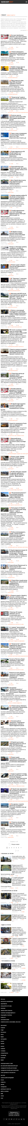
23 (18, 639)
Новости (3, 1017)
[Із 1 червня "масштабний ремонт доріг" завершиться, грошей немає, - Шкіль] (5, 629)
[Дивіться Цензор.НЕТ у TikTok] (14, 1119)
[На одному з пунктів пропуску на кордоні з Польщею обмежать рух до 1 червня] (5, 805)
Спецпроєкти (4, 1053)
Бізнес (2, 1046)
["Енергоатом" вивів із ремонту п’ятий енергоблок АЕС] (5, 99)
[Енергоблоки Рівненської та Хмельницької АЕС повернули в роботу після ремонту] (5, 567)
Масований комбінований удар (9, 1065)
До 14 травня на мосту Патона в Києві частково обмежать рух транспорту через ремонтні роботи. (13, 665)
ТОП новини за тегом (8, 961)
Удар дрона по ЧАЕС (12, 435)
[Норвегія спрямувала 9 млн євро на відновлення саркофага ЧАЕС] (5, 425)
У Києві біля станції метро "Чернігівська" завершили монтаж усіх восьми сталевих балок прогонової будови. (12, 59)
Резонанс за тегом (7, 853)
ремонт (3, 15)
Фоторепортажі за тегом (9, 890)
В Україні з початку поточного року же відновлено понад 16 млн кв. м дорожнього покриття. (13, 271)
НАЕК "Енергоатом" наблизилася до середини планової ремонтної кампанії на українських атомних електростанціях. (13, 573)
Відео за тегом (6, 924)
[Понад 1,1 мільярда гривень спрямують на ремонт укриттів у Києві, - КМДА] (5, 248)
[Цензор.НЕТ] (7, 2)
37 (2, 947)
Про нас (3, 999)
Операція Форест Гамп (7, 1063)
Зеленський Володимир (7, 1077)
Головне (3, 1051)
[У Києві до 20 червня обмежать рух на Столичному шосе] (5, 613)
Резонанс (3, 1032)
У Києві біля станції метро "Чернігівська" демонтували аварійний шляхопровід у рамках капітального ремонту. (12, 588)
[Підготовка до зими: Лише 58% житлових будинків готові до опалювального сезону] (5, 82)
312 (14, 969)
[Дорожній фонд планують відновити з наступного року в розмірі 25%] (5, 440)
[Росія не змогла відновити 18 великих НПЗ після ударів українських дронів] (5, 117)
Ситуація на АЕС (11, 577)
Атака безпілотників (12, 489)
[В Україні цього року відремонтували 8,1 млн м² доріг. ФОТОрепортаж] (5, 743)
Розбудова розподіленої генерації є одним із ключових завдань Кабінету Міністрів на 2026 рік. (12, 73)
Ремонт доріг (11, 48)
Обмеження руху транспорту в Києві (16, 624)
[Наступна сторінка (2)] (16, 851)
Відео (2, 1036)
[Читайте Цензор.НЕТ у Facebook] (4, 1119)
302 (18, 992)
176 (3, 981)
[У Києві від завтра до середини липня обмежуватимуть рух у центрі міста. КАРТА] (5, 375)
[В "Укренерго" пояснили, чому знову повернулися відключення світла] (5, 280)
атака (2, 1095)
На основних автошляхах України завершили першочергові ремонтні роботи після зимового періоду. (14, 557)
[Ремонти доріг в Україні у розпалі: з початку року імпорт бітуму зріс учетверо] (5, 597)
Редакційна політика (6, 1015)
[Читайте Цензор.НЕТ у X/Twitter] (6, 1119)
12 (18, 62)
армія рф (3, 1082)
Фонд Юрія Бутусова (6, 1006)
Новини (3, 1027)
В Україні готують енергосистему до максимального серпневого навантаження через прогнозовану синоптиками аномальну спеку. (14, 143)
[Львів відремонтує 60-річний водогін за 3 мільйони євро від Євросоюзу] (5, 153)
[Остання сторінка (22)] (18, 851)
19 (18, 560)
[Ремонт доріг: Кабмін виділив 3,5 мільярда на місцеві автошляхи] (5, 458)
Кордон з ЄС (10, 819)
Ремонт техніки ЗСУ (12, 786)
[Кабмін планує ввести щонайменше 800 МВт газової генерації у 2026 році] (5, 68)
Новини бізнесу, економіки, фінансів (10, 1022)
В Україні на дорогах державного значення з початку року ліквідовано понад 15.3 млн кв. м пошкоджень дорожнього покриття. (13, 396)
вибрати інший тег (11, 15)
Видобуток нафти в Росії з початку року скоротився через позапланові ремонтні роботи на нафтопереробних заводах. (12, 500)
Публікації (3, 1055)
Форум (2, 1043)
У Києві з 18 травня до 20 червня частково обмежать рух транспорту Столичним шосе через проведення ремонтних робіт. (13, 619)
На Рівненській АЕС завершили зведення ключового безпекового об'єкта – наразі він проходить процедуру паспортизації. (13, 651)
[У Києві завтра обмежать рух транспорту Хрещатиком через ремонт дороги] (5, 707)
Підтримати (4, 1003)
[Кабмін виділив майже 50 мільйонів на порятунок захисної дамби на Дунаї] (5, 197)
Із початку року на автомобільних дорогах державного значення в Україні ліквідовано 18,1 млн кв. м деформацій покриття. (14, 187)
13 (18, 325)
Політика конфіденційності (8, 1012)
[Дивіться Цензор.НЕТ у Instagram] (16, 1119)
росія (2, 1080)
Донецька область (6, 1089)
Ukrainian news (5, 1019)
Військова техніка (20, 786)
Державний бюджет (12, 453)
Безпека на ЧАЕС (20, 435)
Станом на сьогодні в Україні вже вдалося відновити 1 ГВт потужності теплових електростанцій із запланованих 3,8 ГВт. (13, 796)
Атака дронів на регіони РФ (8, 1072)
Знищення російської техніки (9, 1068)
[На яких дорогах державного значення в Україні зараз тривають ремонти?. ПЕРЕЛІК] (5, 390)
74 (17, 888)
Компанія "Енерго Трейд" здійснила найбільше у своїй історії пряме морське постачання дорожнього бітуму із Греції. (12, 174)
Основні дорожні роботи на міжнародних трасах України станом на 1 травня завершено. (12, 766)
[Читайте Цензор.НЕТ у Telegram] (9, 1119)
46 (17, 936)
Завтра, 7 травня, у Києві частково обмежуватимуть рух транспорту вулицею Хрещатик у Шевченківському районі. (13, 712)
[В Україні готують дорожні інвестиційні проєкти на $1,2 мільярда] (5, 233)
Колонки (3, 1057)
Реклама (3, 1008)
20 (18, 503)
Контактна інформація (7, 1001)
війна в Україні (4, 1091)
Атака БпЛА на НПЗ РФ (12, 130)
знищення (3, 1086)
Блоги (2, 1041)
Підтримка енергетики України (14, 112)
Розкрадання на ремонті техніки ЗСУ (16, 346)
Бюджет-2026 (19, 453)
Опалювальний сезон (12, 77)
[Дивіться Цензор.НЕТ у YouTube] (11, 1119)
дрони (2, 1084)
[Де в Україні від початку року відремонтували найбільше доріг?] (5, 182)
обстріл (3, 1075)
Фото (2, 1034)
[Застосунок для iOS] (21, 1119)
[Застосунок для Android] (19, 1119)
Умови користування (6, 1010)
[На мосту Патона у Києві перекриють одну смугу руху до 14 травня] (5, 660)
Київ (2, 1093)
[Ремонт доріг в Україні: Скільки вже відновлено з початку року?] (5, 266)
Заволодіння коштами (13, 370)
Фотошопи (4, 1039)
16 (18, 289)
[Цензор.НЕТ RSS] (24, 1119)
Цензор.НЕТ (4, 1025)
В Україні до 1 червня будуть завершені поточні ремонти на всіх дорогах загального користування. (13, 680)
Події (2, 1030)
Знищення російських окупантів (10, 1070)
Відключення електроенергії (14, 290)
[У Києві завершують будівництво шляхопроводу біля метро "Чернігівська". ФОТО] (5, 53)
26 (18, 488)
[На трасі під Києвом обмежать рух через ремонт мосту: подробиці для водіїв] (5, 36)
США (2, 1098)
